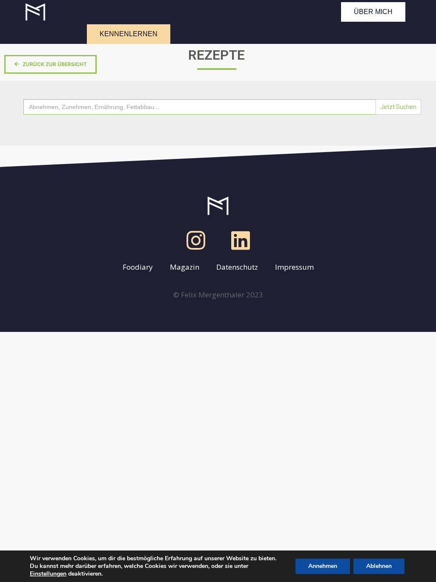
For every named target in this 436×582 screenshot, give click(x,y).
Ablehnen (379, 566)
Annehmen (322, 566)
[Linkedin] (240, 240)
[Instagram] (196, 240)
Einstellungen (48, 574)
